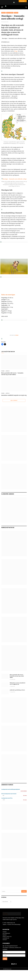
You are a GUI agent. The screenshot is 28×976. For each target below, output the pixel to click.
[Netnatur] (14, 7)
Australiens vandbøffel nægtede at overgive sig (14, 395)
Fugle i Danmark (10, 12)
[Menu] (2, 7)
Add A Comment (13, 400)
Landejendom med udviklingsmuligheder (10, 789)
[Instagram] (16, 964)
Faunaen (3, 12)
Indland (16, 12)
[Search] (26, 7)
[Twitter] (14, 964)
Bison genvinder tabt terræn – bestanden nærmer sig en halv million (17, 676)
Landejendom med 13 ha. (7, 798)
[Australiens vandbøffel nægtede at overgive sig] (14, 384)
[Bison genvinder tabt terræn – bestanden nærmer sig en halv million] (14, 362)
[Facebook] (12, 964)
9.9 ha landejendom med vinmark (8, 793)
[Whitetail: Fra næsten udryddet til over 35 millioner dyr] (5, 684)
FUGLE (16, 335)
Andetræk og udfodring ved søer (17, 690)
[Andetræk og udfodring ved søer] (5, 691)
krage (15, 51)
